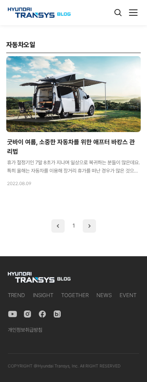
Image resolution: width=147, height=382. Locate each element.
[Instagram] (27, 314)
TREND (16, 295)
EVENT (128, 295)
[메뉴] (133, 12)
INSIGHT (43, 295)
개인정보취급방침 (25, 330)
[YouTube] (12, 314)
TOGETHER (75, 295)
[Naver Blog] (57, 314)
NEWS (104, 295)
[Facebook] (42, 314)
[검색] (118, 12)
